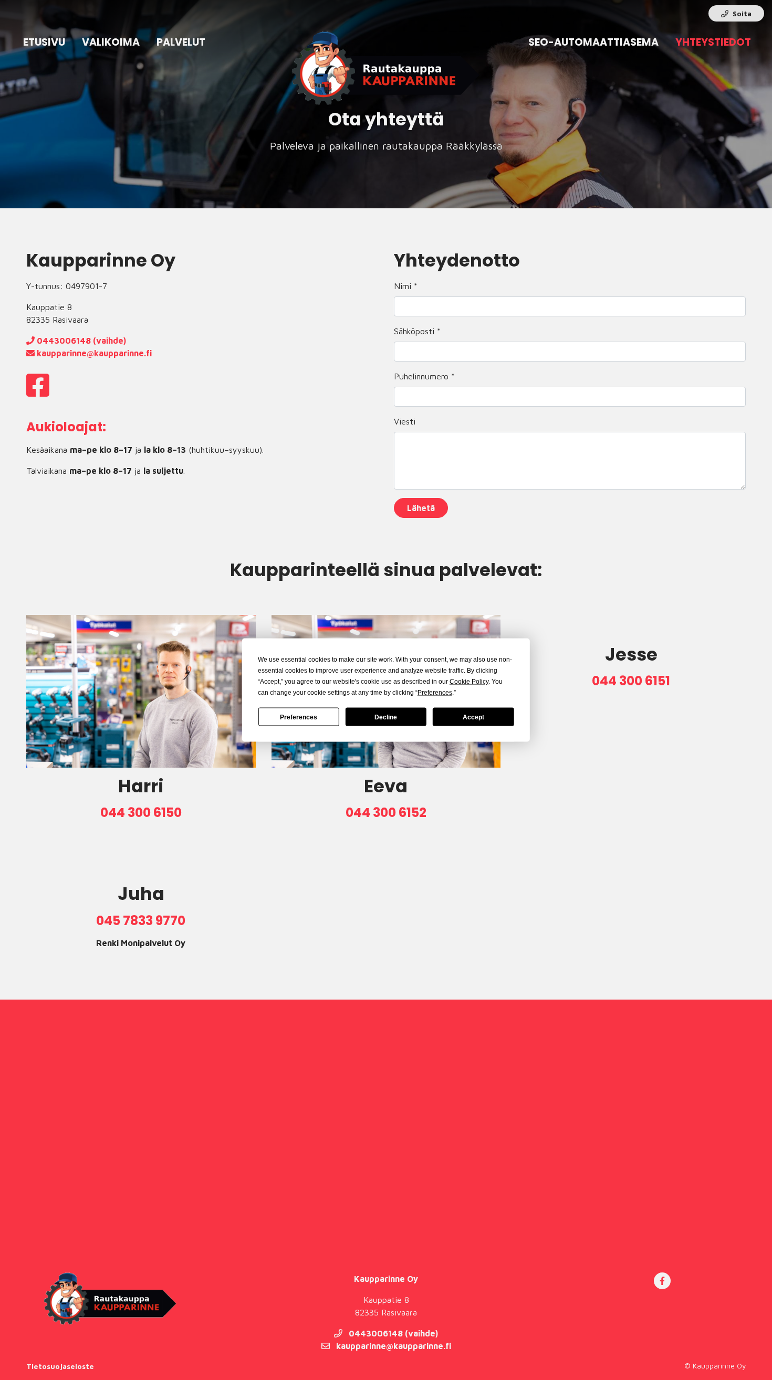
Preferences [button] (435, 692)
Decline (385, 716)
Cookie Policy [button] (469, 681)
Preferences (298, 716)
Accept (473, 716)
